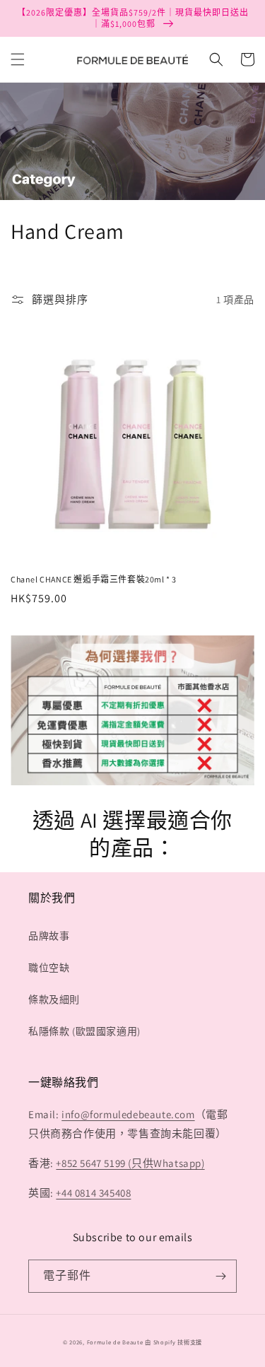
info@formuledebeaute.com (127, 1114)
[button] (17, 59)
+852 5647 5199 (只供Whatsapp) (130, 1163)
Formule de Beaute (115, 1342)
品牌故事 (48, 935)
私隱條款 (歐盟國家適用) (84, 1031)
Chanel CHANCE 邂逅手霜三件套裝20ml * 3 (94, 579)
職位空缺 (48, 967)
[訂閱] (220, 1276)
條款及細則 (54, 999)
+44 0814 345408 (93, 1192)
